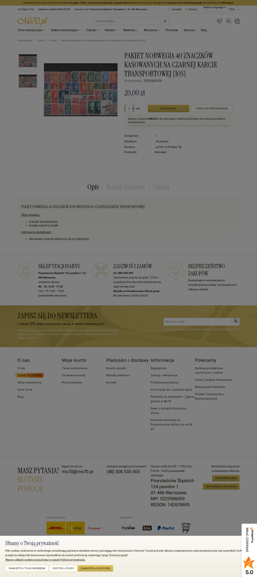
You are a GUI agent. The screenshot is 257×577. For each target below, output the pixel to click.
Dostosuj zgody (63, 568)
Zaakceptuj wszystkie (95, 568)
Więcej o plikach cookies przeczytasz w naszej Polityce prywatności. (45, 559)
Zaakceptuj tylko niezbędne (27, 568)
